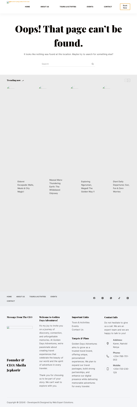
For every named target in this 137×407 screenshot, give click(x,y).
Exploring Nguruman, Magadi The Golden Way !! (87, 186)
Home (27, 7)
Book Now (125, 6)
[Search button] (92, 64)
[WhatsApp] (110, 298)
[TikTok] (119, 298)
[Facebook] (94, 298)
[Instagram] (102, 298)
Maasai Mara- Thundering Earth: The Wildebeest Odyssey (56, 186)
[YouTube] (127, 298)
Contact (108, 7)
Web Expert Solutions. (63, 402)
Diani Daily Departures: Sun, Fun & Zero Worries (121, 186)
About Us (45, 7)
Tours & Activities (68, 7)
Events (90, 7)
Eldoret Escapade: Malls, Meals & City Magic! (26, 186)
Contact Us (77, 329)
